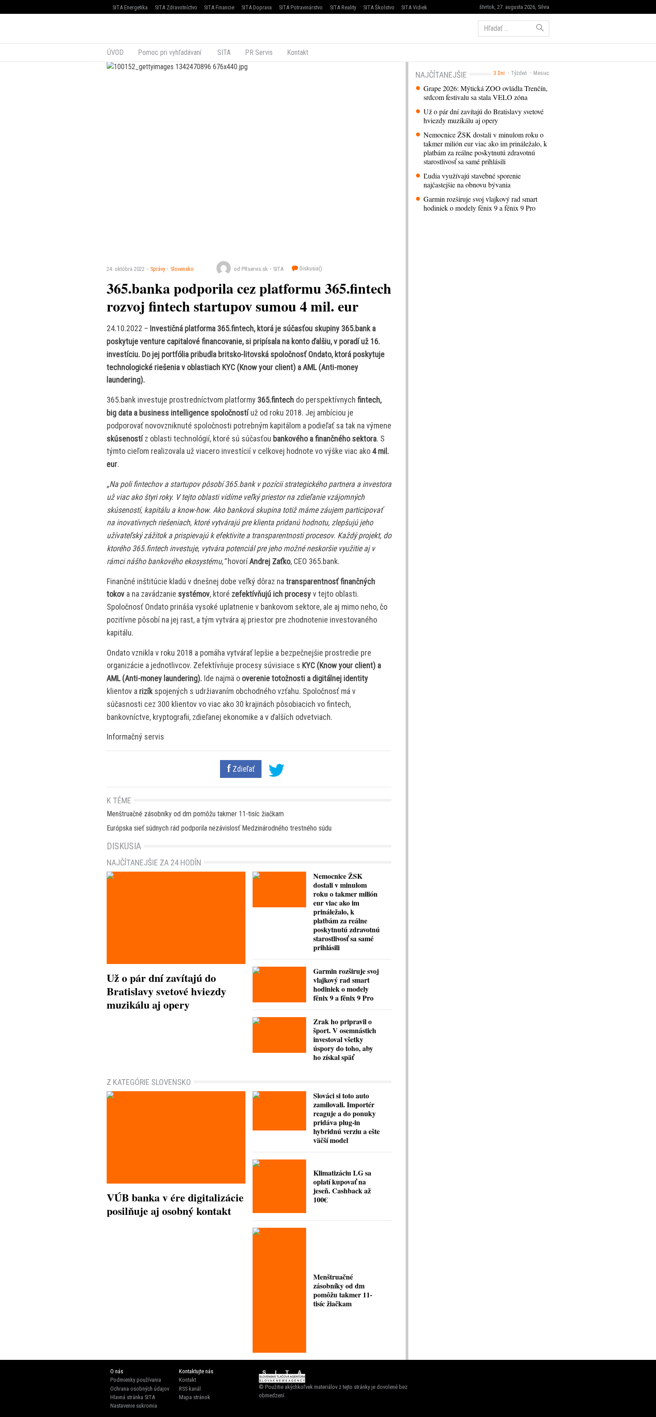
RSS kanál (190, 1388)
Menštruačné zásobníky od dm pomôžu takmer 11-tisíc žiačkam (195, 814)
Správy (157, 269)
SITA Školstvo (378, 7)
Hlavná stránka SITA (132, 1397)
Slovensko (182, 269)
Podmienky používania (135, 1379)
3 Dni (499, 73)
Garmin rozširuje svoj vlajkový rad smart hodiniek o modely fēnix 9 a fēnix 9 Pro (480, 203)
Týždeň (519, 73)
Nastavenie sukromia (133, 1405)
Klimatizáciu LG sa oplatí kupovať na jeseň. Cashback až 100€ (342, 1186)
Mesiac (541, 73)
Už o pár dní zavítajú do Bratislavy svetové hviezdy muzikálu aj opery (483, 116)
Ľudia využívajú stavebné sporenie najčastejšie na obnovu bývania (472, 180)
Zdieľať (243, 769)
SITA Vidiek (414, 7)
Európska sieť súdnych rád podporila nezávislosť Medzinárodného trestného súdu (219, 828)
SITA (223, 52)
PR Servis (259, 52)
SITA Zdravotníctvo (176, 7)
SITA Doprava (256, 7)
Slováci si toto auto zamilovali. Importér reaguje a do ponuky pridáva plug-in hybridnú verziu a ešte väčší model (346, 1117)
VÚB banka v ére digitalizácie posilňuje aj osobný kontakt (175, 1203)
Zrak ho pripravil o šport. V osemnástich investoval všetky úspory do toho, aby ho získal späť (344, 1039)
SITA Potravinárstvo (301, 7)
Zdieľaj (133, 27)
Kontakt (297, 52)
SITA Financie (219, 7)
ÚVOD (115, 52)
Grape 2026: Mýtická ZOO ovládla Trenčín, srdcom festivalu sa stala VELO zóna (485, 93)
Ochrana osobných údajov (139, 1388)
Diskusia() (310, 268)
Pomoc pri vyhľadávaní (169, 52)
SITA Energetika (130, 7)
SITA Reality (343, 7)
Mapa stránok (194, 1397)
